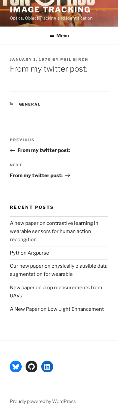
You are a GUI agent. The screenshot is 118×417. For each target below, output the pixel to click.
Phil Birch (74, 59)
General (30, 104)
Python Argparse (29, 253)
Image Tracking (50, 9)
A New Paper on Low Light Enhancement (57, 309)
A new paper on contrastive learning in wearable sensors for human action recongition (54, 231)
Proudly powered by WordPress (43, 401)
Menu (62, 35)
